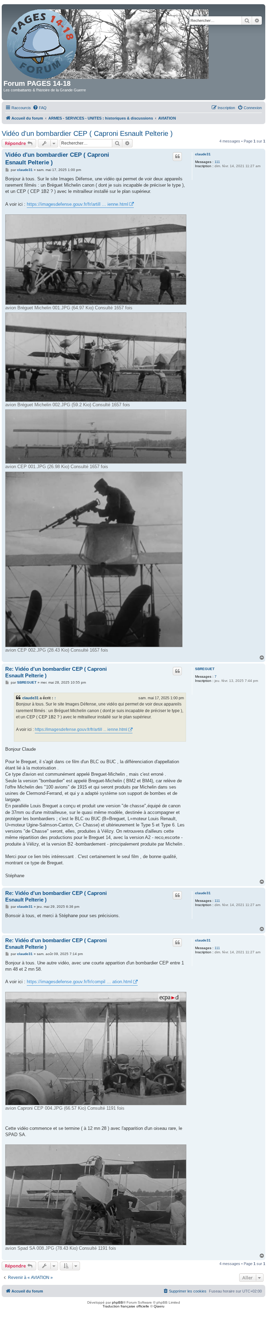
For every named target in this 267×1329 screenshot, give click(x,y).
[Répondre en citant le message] (177, 156)
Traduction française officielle (126, 1306)
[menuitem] (40, 108)
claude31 (203, 154)
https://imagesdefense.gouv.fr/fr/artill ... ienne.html (77, 204)
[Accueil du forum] (108, 43)
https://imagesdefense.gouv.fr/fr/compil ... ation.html (79, 981)
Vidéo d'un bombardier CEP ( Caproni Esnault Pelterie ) (87, 133)
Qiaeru (159, 1306)
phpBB (117, 1302)
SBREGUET (205, 669)
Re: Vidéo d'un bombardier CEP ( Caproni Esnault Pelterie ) (56, 672)
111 (217, 162)
